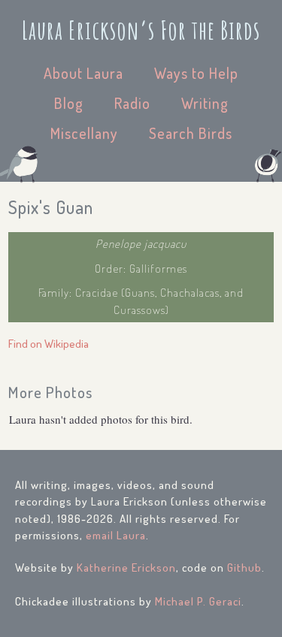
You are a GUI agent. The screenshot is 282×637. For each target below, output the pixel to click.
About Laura (83, 73)
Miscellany (84, 133)
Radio (132, 103)
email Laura (116, 535)
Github (244, 567)
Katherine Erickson (126, 567)
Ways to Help (196, 73)
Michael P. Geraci (198, 601)
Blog (68, 103)
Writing (205, 103)
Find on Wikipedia (48, 344)
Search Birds (190, 133)
